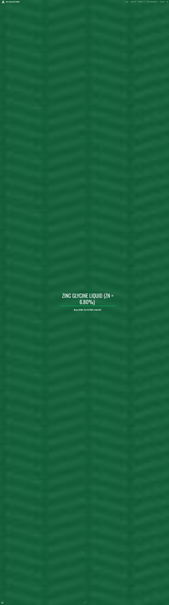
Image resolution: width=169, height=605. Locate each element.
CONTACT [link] (162, 2)
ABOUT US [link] (133, 2)
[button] (167, 1)
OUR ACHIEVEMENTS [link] (152, 2)
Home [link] (126, 2)
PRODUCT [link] (140, 2)
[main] (87, 299)
